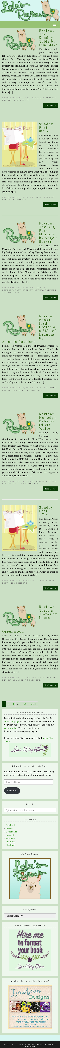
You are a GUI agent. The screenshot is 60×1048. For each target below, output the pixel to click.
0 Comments (21, 100)
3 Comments (30, 484)
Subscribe (12, 790)
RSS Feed (10, 841)
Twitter (9, 828)
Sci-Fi (16, 484)
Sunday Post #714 (46, 511)
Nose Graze (30, 1046)
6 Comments (12, 293)
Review (6, 100)
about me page (11, 721)
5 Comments (34, 680)
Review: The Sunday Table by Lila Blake (48, 37)
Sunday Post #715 (46, 127)
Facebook (10, 825)
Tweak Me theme (45, 1044)
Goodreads (11, 831)
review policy (10, 728)
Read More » (50, 105)
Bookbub (10, 835)
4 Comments (34, 390)
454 (24, 704)
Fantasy (51, 388)
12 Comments (19, 583)
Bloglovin (10, 845)
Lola (38, 98)
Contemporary (11, 290)
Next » (33, 704)
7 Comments (18, 200)
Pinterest (10, 838)
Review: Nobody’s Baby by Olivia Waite (48, 421)
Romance (50, 290)
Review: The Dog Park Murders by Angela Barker (48, 232)
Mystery (50, 98)
